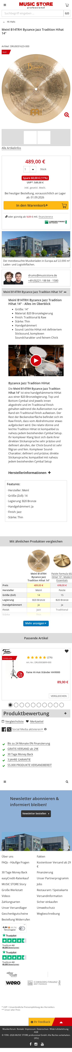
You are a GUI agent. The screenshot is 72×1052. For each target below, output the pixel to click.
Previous (7, 86)
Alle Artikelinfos (11, 148)
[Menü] (25, 925)
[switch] (22, 928)
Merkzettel (36, 721)
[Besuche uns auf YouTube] (42, 1044)
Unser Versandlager (14, 908)
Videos (6, 896)
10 (61, 705)
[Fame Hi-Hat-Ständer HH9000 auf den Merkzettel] (66, 651)
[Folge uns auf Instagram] (36, 1044)
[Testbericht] (43, 137)
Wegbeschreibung (48, 913)
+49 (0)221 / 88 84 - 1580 (43, 280)
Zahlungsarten (11, 902)
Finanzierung (45, 872)
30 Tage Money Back (14, 872)
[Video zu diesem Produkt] (30, 137)
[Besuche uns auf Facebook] (30, 1044)
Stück (43, 168)
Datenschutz (43, 1029)
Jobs (39, 884)
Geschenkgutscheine (15, 913)
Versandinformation (49, 896)
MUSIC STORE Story (14, 884)
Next (65, 86)
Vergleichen (59, 696)
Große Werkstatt (12, 890)
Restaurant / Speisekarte (52, 890)
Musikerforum (9, 1029)
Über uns (7, 856)
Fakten (41, 856)
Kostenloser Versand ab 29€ (54, 864)
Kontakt (20, 1029)
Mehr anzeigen (34, 623)
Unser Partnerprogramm (53, 878)
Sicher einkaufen (47, 902)
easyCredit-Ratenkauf (15, 878)
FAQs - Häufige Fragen (15, 862)
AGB (36, 1032)
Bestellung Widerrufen (16, 919)
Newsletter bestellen (34, 813)
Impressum (30, 1029)
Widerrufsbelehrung (59, 1029)
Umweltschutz (46, 908)
